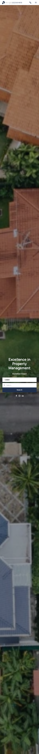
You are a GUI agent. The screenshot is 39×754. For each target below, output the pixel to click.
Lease (7, 380)
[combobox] (19, 385)
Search (19, 390)
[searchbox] (22, 385)
